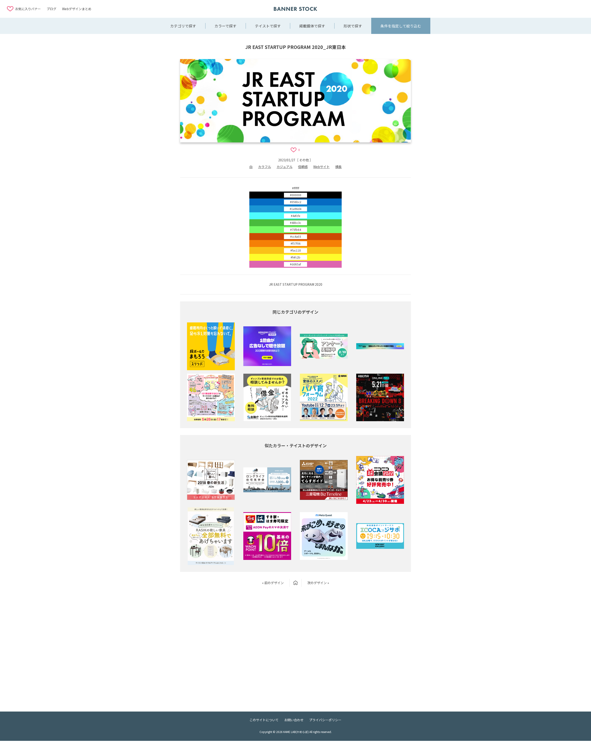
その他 (304, 160)
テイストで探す (268, 26)
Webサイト (321, 166)
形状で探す (353, 26)
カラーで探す (225, 26)
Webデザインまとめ (76, 8)
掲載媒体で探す (312, 26)
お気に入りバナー (28, 8)
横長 (338, 166)
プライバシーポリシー (325, 720)
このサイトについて (264, 720)
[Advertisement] (547, 8)
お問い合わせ (294, 720)
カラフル (264, 166)
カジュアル (284, 166)
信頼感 (303, 166)
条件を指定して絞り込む (400, 26)
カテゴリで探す (183, 26)
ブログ (51, 8)
